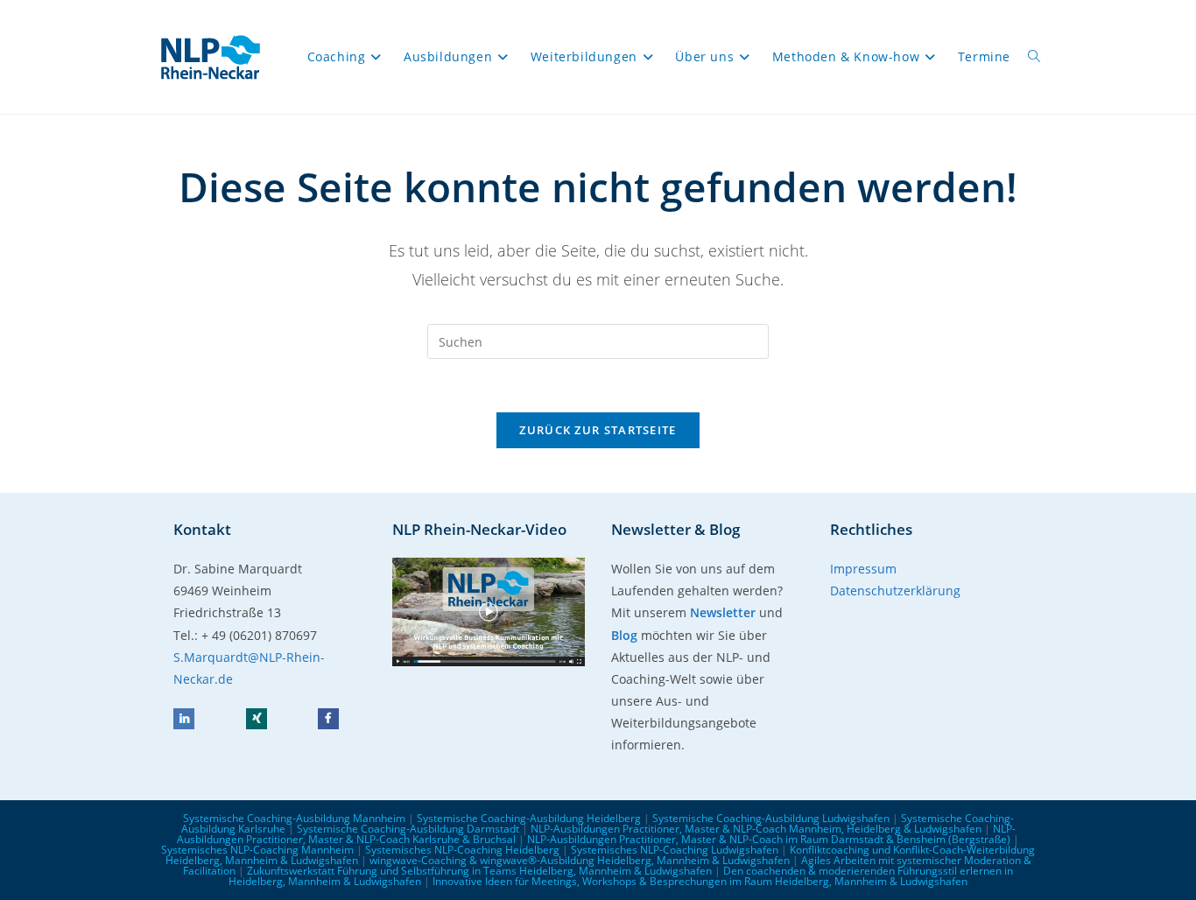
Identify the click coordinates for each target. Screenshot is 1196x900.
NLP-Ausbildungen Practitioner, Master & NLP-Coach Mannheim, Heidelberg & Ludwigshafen (756, 828)
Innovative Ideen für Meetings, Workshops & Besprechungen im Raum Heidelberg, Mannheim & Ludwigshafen (700, 881)
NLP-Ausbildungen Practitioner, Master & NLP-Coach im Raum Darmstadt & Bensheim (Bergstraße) (768, 839)
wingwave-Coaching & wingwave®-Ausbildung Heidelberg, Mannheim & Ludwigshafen (579, 860)
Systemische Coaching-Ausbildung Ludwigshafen (771, 818)
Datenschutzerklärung (895, 590)
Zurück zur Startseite (597, 430)
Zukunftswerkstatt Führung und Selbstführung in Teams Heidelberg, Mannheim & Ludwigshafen (479, 870)
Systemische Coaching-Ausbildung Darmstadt (408, 828)
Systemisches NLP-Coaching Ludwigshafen (674, 849)
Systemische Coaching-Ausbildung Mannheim (294, 818)
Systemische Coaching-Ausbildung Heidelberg (529, 818)
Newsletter (723, 612)
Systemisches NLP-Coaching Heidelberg (462, 849)
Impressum (863, 568)
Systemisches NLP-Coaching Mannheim (257, 849)
